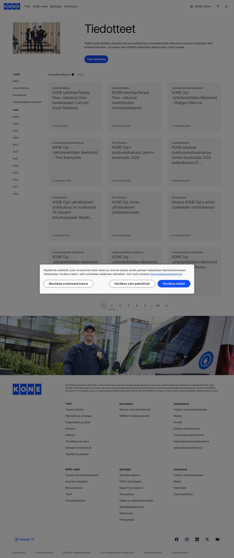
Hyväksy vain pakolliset (132, 283)
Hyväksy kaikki (174, 283)
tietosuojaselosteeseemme (166, 274)
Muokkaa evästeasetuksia (68, 283)
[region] (117, 279)
